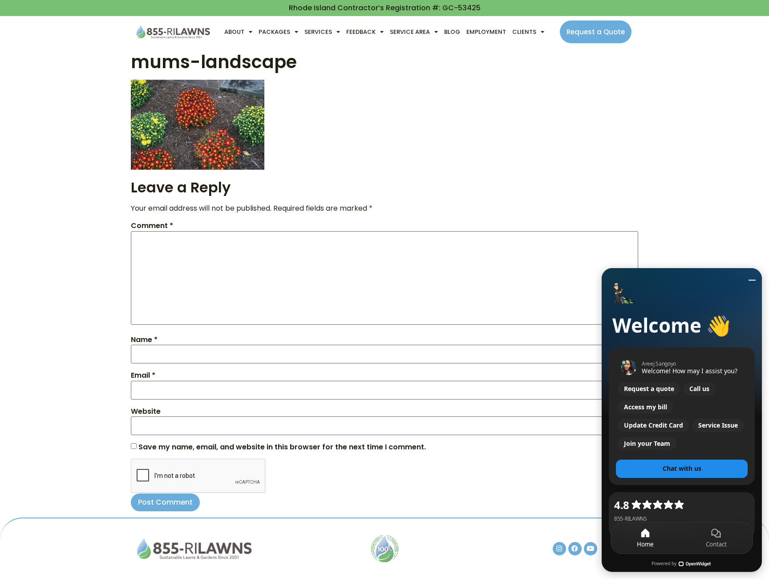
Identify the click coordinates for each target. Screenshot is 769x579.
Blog (452, 32)
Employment (486, 32)
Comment (152, 225)
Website (146, 411)
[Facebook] (575, 548)
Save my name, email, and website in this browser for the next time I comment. (282, 447)
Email (143, 375)
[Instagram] (559, 548)
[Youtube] (590, 548)
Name (144, 339)
